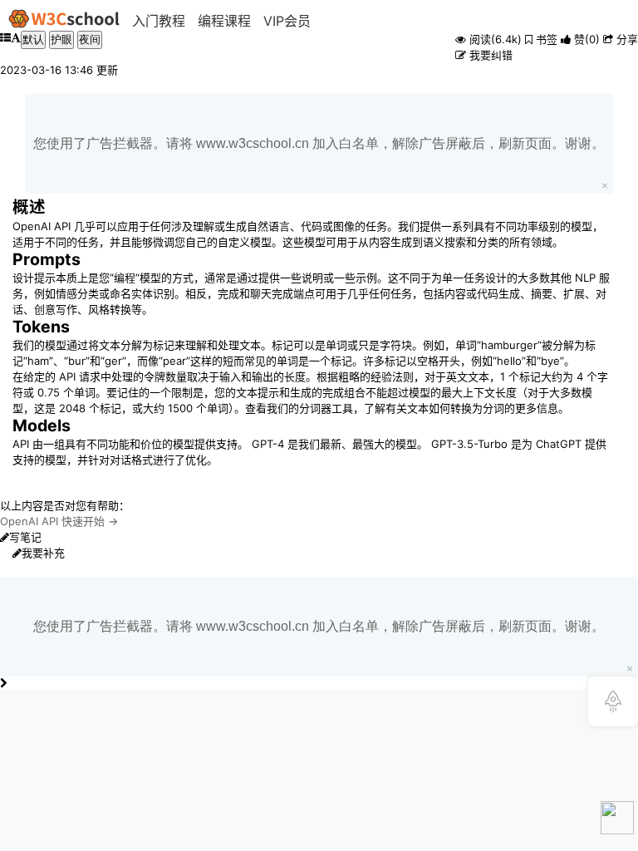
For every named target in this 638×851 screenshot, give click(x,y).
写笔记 (25, 537)
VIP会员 (287, 20)
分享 (625, 39)
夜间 (90, 39)
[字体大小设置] (16, 46)
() (587, 39)
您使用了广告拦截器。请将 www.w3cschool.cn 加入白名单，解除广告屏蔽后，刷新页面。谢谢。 (319, 143)
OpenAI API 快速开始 (52, 521)
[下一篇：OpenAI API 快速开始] (3, 683)
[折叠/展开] (5, 46)
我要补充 (43, 552)
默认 (33, 39)
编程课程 (224, 20)
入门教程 (158, 20)
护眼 (61, 39)
